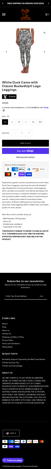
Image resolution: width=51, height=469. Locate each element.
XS (5, 122)
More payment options (25, 157)
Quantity (5, 133)
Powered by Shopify (30, 466)
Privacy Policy (7, 340)
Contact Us (6, 334)
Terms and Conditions (11, 344)
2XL (40, 122)
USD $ (13, 433)
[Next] (48, 3)
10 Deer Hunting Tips (10, 363)
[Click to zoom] (44, 33)
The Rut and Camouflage (12, 366)
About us (5, 330)
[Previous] (3, 3)
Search (5, 324)
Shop (4, 327)
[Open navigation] (10, 14)
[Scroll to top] (45, 462)
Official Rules (7, 347)
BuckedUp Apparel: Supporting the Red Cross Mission (23, 359)
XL (33, 122)
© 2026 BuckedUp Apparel (12, 466)
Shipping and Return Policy (13, 337)
